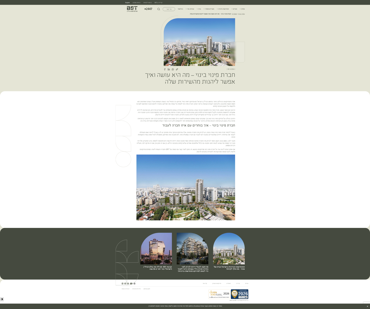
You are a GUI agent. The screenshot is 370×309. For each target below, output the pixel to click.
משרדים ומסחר (209, 9)
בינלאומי (180, 9)
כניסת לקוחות (147, 2)
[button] (158, 9)
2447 (148, 9)
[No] (368, 306)
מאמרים (234, 14)
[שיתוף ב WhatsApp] (173, 69)
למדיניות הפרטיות (182, 306)
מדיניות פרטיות (136, 289)
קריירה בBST (158, 2)
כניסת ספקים (136, 2)
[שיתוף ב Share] (177, 69)
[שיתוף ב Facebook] (165, 69)
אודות (243, 9)
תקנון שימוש (147, 289)
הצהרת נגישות (125, 289)
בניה (199, 9)
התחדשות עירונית (223, 9)
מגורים (235, 9)
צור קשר (167, 9)
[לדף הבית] (132, 9)
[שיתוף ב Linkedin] (169, 69)
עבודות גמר (190, 9)
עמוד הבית (241, 14)
